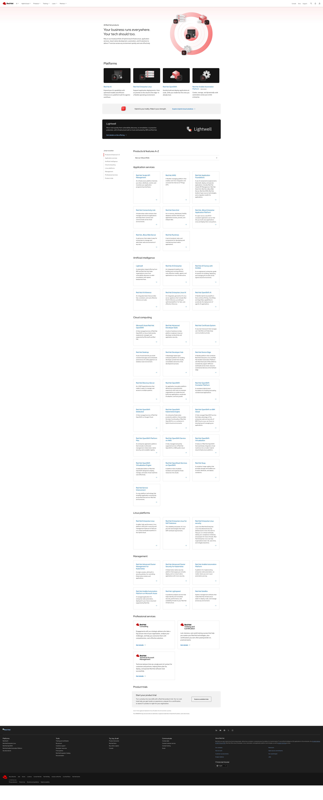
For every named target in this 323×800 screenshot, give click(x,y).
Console (294, 3)
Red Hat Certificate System (205, 325)
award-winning (282, 743)
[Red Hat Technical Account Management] (154, 657)
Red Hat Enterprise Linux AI (176, 292)
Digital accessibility (45, 782)
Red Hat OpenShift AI (203, 292)
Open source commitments (275, 750)
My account (59, 743)
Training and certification (62, 741)
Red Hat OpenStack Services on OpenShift (176, 464)
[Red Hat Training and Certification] (198, 626)
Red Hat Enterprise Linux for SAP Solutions (176, 522)
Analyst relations (219, 757)
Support (305, 3)
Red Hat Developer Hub (174, 352)
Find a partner (59, 750)
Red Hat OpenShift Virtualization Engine (143, 464)
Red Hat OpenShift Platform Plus (146, 439)
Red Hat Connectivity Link (145, 210)
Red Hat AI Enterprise (174, 266)
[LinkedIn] (216, 731)
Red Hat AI (108, 87)
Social (163, 748)
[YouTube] (220, 731)
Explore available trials (201, 699)
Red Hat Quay (200, 463)
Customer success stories (222, 754)
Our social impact (272, 754)
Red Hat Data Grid (172, 210)
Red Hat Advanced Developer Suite (173, 326)
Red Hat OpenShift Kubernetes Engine (173, 410)
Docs (299, 3)
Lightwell (139, 266)
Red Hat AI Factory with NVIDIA (204, 267)
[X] (228, 731)
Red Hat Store (112, 743)
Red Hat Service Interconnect (142, 489)
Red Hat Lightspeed (173, 591)
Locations (29, 776)
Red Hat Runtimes (172, 235)
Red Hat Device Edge (203, 352)
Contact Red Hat (37, 776)
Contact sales (165, 741)
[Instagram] (232, 731)
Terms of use (22, 782)
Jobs (269, 757)
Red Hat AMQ (171, 175)
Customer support (60, 746)
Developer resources (61, 748)
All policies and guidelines (33, 782)
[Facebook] (224, 731)
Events (23, 776)
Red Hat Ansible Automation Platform (205, 565)
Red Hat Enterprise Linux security (204, 522)
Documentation (60, 755)
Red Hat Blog (46, 776)
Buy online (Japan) (114, 746)
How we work (218, 750)
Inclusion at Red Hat (56, 776)
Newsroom (271, 747)
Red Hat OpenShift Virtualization (202, 439)
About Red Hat (12, 776)
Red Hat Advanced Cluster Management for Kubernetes (146, 566)
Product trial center (114, 741)
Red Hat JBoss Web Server (146, 235)
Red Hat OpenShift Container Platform (202, 384)
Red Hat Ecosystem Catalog (63, 753)
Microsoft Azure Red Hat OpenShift (145, 326)
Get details (140, 645)
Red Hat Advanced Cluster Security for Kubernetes (175, 565)
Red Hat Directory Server (145, 383)
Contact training (166, 746)
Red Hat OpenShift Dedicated (143, 410)
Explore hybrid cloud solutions (182, 109)
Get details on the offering (115, 135)
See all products (7, 750)
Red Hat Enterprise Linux (142, 87)
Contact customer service (169, 743)
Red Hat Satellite (201, 591)
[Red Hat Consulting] (154, 625)
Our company (218, 747)
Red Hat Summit (76, 776)
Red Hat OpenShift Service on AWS (176, 439)
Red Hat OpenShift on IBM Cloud (205, 410)
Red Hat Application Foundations (202, 176)
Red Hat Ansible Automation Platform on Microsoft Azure (146, 592)
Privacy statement (13, 782)
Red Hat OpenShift (170, 87)
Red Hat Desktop (142, 352)
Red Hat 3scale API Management (143, 176)
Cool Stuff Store (66, 776)
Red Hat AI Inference (143, 292)
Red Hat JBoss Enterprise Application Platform (204, 211)
